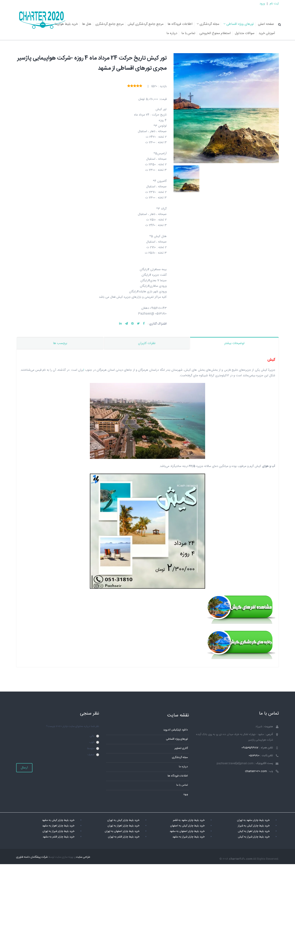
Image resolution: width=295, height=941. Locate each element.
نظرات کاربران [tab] (146, 343)
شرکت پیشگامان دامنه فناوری (31, 857)
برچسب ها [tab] (60, 343)
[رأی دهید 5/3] (134, 86)
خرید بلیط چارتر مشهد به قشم (189, 820)
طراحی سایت (83, 857)
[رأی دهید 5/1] (140, 86)
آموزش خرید (267, 33)
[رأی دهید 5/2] (137, 86)
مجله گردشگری (209, 24)
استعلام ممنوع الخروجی (215, 33)
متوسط (90, 748)
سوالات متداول (244, 33)
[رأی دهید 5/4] (131, 86)
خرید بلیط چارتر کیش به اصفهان (187, 826)
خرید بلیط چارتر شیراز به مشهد (188, 837)
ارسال (24, 767)
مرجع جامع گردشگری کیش (145, 24)
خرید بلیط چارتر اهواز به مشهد (58, 826)
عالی (92, 736)
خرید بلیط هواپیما (66, 24)
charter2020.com (256, 771)
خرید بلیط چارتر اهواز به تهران (123, 826)
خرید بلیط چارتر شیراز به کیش (254, 837)
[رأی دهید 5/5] (128, 86)
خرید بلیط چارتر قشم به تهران (123, 837)
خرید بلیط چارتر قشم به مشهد (58, 837)
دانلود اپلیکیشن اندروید (175, 730)
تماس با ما (188, 33)
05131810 (254, 755)
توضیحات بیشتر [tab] (234, 343)
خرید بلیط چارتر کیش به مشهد (58, 820)
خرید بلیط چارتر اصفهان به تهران (122, 831)
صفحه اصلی (266, 24)
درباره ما (171, 33)
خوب (91, 742)
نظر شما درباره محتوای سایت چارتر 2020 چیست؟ (72, 726)
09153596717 (250, 748)
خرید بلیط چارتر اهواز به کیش (254, 831)
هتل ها (86, 24)
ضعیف (90, 755)
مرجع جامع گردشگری (109, 24)
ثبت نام (274, 3)
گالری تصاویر (181, 748)
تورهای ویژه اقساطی (239, 24)
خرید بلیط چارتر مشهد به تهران (253, 820)
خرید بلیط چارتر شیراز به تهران (58, 831)
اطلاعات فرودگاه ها (180, 24)
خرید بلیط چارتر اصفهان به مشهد (187, 831)
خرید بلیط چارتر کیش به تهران (123, 820)
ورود (262, 3)
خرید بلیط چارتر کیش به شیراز (254, 826)
